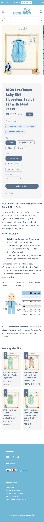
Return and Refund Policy (17, 499)
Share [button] (11, 193)
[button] (3, 11)
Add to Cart (22, 186)
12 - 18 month (14, 169)
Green (10, 143)
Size (7, 154)
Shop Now (25, 2)
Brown (20, 148)
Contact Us (11, 487)
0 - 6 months (14, 158)
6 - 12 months (14, 164)
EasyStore (32, 515)
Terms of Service (13, 491)
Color (8, 138)
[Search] (38, 18)
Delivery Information (14, 493)
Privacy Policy (12, 496)
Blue (10, 148)
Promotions (11, 121)
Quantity (9, 174)
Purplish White (25, 143)
